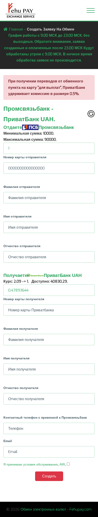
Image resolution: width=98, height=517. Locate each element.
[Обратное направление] (91, 113)
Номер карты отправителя (24, 157)
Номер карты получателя (23, 299)
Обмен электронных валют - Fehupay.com (56, 509)
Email (7, 441)
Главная (16, 29)
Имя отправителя (17, 216)
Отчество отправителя (21, 246)
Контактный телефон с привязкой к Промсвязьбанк (45, 417)
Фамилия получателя (20, 328)
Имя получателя (16, 358)
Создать (49, 476)
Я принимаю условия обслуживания (30, 464)
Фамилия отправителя (21, 187)
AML (62, 464)
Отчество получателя (20, 388)
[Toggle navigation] (91, 10)
